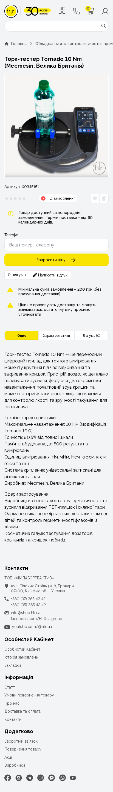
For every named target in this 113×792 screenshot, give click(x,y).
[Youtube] (73, 778)
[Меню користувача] (105, 11)
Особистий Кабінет (22, 649)
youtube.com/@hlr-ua (32, 626)
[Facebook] (7, 778)
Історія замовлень (21, 657)
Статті (10, 687)
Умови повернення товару (29, 695)
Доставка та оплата (22, 711)
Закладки (12, 665)
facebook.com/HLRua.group (36, 619)
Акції (8, 757)
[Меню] (62, 10)
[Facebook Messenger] (51, 778)
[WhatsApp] (62, 778)
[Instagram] (18, 778)
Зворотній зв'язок (21, 741)
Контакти (12, 719)
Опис (21, 336)
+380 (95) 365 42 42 (28, 605)
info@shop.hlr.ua (25, 613)
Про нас (11, 703)
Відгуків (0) (91, 336)
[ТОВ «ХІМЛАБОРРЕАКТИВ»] (27, 11)
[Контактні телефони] (76, 11)
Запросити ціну (51, 260)
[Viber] (40, 778)
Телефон (12, 235)
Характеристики (56, 336)
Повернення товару (22, 749)
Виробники (14, 765)
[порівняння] (103, 198)
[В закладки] (95, 198)
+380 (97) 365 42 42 (28, 599)
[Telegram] (29, 778)
